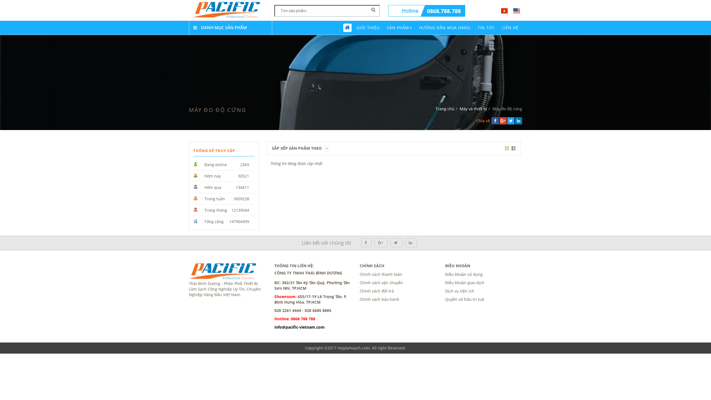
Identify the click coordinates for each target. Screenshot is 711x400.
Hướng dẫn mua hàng (444, 27)
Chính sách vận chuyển (381, 282)
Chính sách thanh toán (381, 274)
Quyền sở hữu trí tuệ (464, 299)
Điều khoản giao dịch (464, 282)
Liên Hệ (510, 27)
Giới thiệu (368, 27)
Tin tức (486, 27)
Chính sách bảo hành (379, 299)
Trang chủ (444, 108)
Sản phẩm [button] (398, 27)
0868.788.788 (444, 11)
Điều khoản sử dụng (464, 274)
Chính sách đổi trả (377, 291)
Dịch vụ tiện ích (459, 291)
